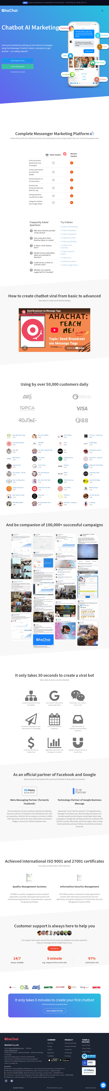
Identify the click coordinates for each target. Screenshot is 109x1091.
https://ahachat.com (10, 1050)
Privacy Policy (86, 1048)
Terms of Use (86, 1045)
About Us (50, 1043)
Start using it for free (18, 61)
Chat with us (54, 948)
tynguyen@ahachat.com (16, 1048)
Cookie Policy (86, 1051)
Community (68, 1053)
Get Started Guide (70, 1043)
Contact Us (68, 1049)
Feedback (50, 1056)
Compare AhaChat (70, 1046)
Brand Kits (50, 1053)
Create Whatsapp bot (17, 66)
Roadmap (68, 1056)
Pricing (49, 1046)
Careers (50, 1049)
